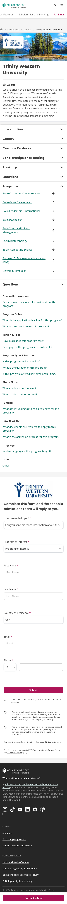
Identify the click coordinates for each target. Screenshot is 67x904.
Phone (8, 660)
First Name (11, 565)
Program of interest (16, 542)
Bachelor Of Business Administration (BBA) (23, 260)
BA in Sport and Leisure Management (16, 230)
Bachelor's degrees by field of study (20, 874)
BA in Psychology (12, 219)
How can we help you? (17, 518)
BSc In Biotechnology (14, 241)
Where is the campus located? (19, 394)
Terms (39, 742)
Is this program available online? (21, 361)
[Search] (55, 5)
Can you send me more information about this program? (29, 304)
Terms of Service (14, 753)
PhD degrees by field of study (17, 881)
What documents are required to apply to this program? (29, 428)
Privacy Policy (54, 750)
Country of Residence (17, 613)
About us (7, 832)
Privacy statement (54, 742)
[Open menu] (62, 5)
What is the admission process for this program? (30, 437)
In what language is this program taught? (26, 451)
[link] (49, 29)
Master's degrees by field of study (19, 868)
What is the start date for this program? (25, 326)
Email (8, 636)
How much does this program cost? (23, 341)
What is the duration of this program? (24, 367)
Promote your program (14, 839)
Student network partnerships (17, 845)
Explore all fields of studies (15, 862)
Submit (33, 690)
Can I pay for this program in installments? (27, 347)
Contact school (34, 898)
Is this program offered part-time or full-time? (29, 374)
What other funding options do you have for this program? (30, 410)
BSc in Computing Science (17, 249)
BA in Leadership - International (21, 211)
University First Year (14, 271)
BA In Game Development (17, 202)
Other (5, 465)
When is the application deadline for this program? (32, 320)
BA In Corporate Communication (21, 193)
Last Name (11, 589)
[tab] (33, 14)
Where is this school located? (19, 388)
